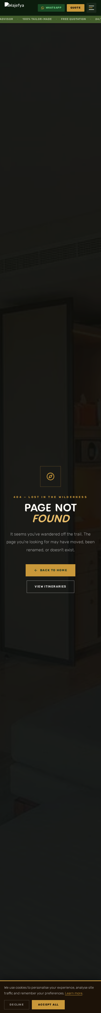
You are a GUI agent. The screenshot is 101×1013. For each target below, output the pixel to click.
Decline (17, 1004)
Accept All (48, 1004)
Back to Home (53, 570)
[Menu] (91, 8)
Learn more (73, 993)
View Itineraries (50, 586)
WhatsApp (54, 7)
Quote (75, 7)
